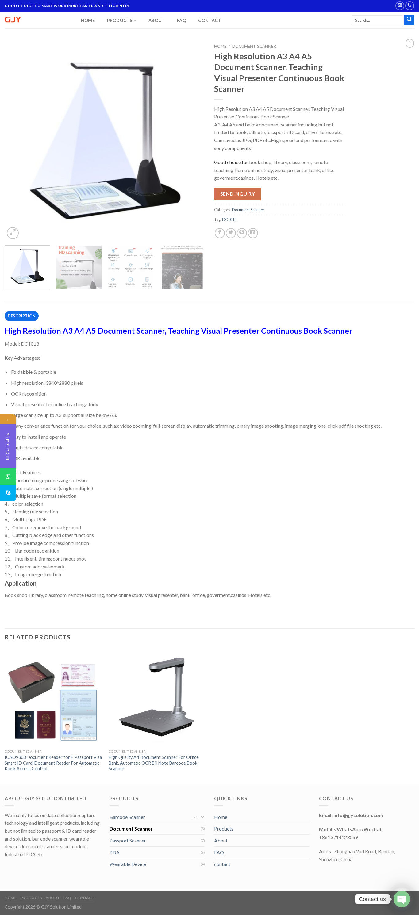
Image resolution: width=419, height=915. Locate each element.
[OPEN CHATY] (402, 899)
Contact (209, 20)
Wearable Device (128, 864)
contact (222, 864)
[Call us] (409, 5)
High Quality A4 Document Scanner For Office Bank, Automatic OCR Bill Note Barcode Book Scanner (154, 763)
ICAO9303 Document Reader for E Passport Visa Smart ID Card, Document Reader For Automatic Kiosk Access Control (53, 763)
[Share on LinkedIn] (253, 233)
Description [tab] (22, 315)
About (156, 20)
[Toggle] (202, 816)
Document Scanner (254, 46)
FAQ (181, 20)
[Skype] (8, 493)
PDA (115, 852)
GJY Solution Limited (61, 906)
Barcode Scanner (127, 817)
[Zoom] (13, 233)
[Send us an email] (399, 5)
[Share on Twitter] (231, 233)
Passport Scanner (128, 840)
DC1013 (229, 219)
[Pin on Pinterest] (242, 233)
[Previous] (16, 141)
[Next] (193, 141)
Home (88, 20)
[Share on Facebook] (220, 233)
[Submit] (409, 20)
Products (119, 20)
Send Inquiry (237, 194)
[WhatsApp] (8, 476)
